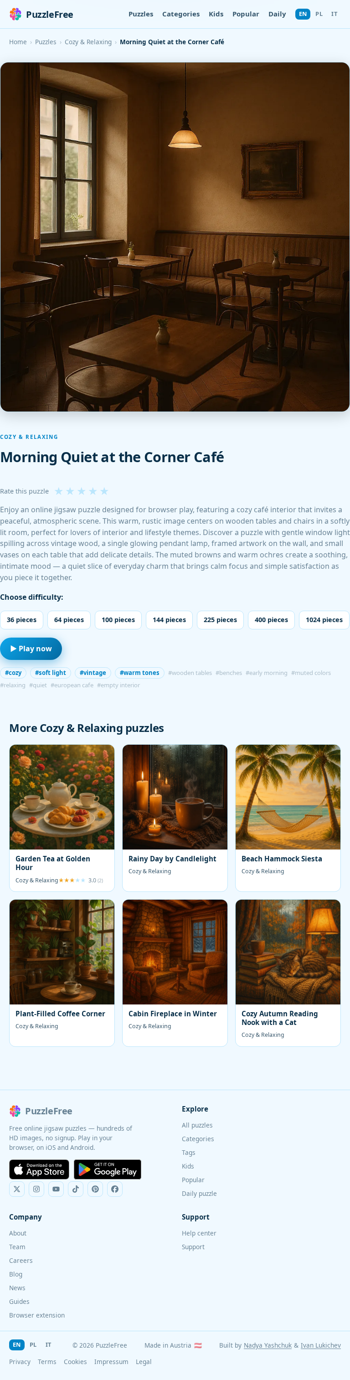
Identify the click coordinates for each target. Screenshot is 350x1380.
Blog (15, 1274)
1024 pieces (324, 619)
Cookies (75, 1361)
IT (334, 14)
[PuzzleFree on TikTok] (75, 1189)
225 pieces (220, 619)
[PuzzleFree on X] (17, 1189)
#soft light (50, 673)
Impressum (111, 1361)
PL (319, 14)
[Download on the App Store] (39, 1169)
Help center (199, 1233)
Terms (47, 1361)
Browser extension (37, 1315)
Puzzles (141, 13)
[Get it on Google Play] (107, 1169)
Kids (216, 13)
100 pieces (118, 619)
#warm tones (140, 673)
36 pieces (21, 619)
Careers (21, 1260)
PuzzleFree (49, 14)
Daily (277, 13)
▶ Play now (31, 649)
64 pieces (69, 619)
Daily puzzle (199, 1193)
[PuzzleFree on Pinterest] (95, 1189)
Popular (245, 13)
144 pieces (169, 619)
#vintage (93, 673)
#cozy (13, 673)
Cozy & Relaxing (88, 41)
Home (18, 41)
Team (17, 1246)
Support (193, 1246)
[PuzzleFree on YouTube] (56, 1189)
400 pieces (271, 619)
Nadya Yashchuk (268, 1345)
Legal (144, 1361)
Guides (19, 1301)
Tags (189, 1152)
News (17, 1287)
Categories (181, 13)
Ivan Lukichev (321, 1345)
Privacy (20, 1361)
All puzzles (197, 1125)
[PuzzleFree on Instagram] (36, 1189)
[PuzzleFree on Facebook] (115, 1189)
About (17, 1233)
